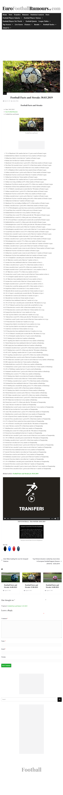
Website (3, 657)
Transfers (17, 14)
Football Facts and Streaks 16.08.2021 (10, 586)
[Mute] (55, 518)
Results (36, 24)
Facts (47, 14)
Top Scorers (7, 24)
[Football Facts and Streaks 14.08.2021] (52, 574)
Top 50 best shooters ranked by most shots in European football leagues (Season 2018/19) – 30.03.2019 (46, 561)
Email (3, 649)
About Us (6, 28)
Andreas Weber (15, 101)
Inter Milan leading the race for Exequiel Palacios (15, 560)
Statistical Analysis (37, 14)
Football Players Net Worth (12, 21)
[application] (31, 498)
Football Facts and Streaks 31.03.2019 (17, 606)
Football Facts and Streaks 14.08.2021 (52, 586)
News (10, 14)
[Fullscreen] (58, 518)
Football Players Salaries (11, 18)
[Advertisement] (31, 41)
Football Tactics (48, 24)
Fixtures (27, 24)
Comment (4, 618)
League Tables (44, 21)
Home (5, 14)
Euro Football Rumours (11, 112)
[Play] (5, 518)
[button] (31, 498)
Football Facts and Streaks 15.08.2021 (31, 586)
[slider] (30, 518)
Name (3, 641)
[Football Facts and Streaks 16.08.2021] (10, 574)
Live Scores (19, 24)
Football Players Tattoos (32, 18)
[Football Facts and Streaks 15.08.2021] (31, 574)
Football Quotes (31, 21)
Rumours (25, 14)
